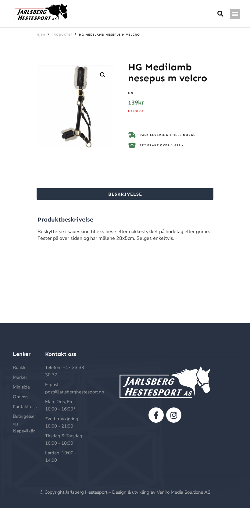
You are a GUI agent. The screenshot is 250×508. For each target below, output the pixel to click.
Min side (21, 387)
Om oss (20, 397)
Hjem (41, 35)
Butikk (19, 367)
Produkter (62, 35)
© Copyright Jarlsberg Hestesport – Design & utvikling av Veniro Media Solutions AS (125, 492)
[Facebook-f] (156, 415)
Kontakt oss (25, 406)
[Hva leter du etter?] (220, 14)
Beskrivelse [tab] (125, 194)
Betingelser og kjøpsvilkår (24, 423)
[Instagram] (173, 415)
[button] (235, 14)
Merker (20, 377)
